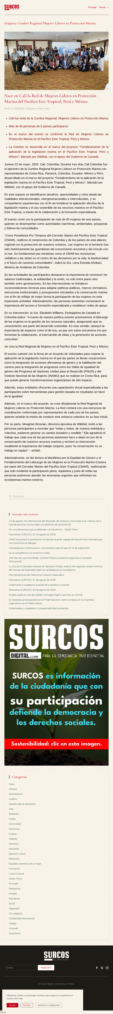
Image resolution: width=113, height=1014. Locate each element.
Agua (11, 784)
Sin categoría (15, 913)
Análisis (13, 799)
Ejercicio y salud (17, 853)
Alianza (13, 789)
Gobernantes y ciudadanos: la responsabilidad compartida (38, 608)
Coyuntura (14, 829)
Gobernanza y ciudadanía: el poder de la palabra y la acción (39, 585)
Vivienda (13, 928)
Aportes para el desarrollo (22, 804)
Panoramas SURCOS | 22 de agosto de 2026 (32, 534)
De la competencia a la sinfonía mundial (29, 553)
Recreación (14, 898)
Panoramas (14, 888)
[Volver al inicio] (11, 7)
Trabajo (12, 923)
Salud (12, 903)
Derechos (14, 843)
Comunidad (15, 824)
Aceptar (12, 1005)
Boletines (14, 814)
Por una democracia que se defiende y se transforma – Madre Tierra (43, 529)
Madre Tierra (43, 108)
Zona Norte (14, 933)
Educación (14, 848)
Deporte (13, 838)
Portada (92, 7)
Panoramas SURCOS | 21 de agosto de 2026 (32, 580)
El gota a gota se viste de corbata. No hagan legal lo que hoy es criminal (46, 594)
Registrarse (46, 967)
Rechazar (27, 1005)
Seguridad (14, 908)
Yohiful (71, 984)
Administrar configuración (49, 1005)
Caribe (12, 819)
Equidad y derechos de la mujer (25, 863)
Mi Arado (13, 883)
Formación (14, 868)
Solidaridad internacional (21, 918)
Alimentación (16, 794)
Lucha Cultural (16, 873)
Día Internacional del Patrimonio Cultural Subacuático (36, 575)
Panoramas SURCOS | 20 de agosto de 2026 (32, 590)
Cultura (12, 833)
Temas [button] (102, 7)
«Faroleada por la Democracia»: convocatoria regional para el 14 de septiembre (49, 548)
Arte (11, 809)
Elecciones (14, 858)
